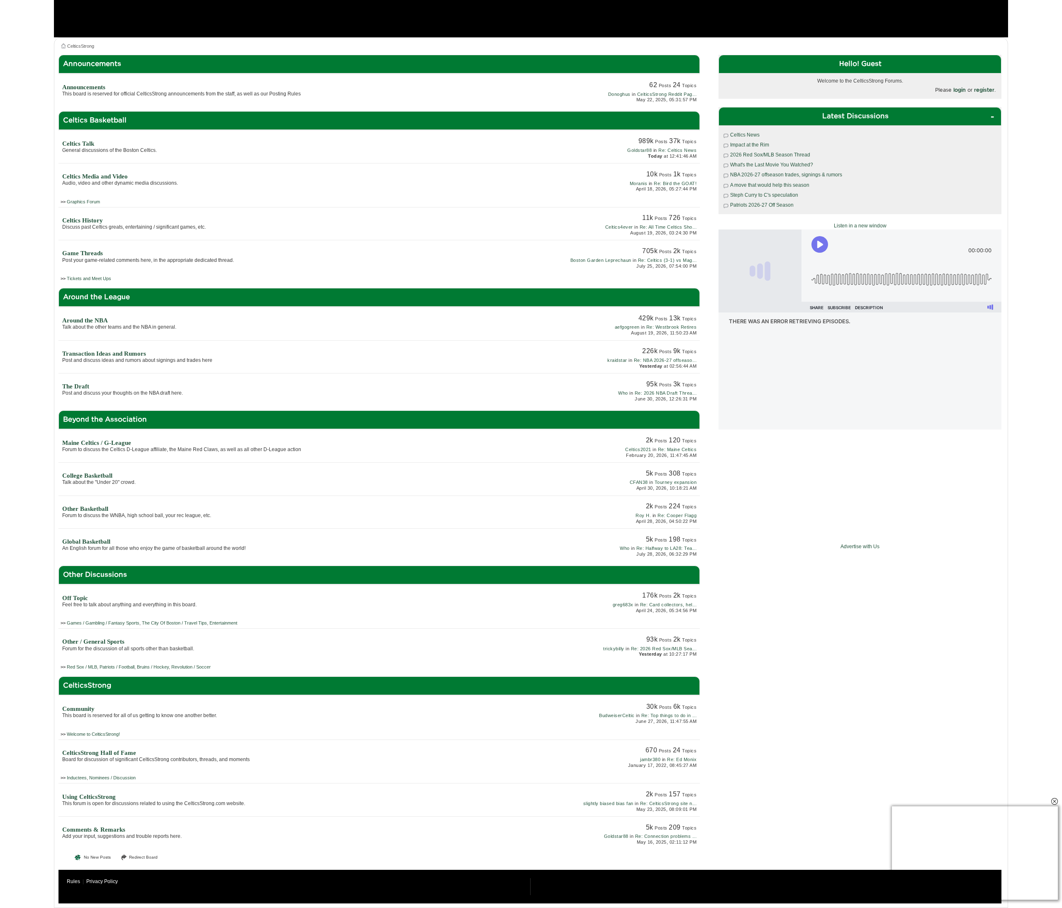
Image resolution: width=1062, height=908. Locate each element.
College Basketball (87, 475)
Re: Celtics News (677, 150)
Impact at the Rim (749, 145)
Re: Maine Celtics (677, 449)
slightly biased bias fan (608, 803)
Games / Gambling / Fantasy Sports (103, 622)
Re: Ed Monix (682, 759)
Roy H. (643, 515)
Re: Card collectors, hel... (668, 604)
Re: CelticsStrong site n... (668, 803)
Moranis (639, 183)
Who (623, 393)
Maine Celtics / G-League (96, 442)
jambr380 (650, 759)
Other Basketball (85, 508)
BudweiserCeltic (617, 715)
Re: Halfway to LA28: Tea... (666, 548)
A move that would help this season (769, 185)
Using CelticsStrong (89, 796)
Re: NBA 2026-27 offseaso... (665, 360)
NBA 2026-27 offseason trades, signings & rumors (786, 175)
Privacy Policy (102, 881)
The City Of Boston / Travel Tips (174, 622)
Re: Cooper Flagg (677, 515)
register (984, 90)
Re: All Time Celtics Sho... (668, 227)
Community (78, 708)
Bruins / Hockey (153, 666)
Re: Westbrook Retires (671, 327)
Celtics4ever (619, 227)
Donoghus (619, 94)
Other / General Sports (93, 641)
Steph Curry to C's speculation (764, 195)
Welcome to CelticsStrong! (93, 734)
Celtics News (745, 135)
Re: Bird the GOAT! (675, 183)
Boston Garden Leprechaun (600, 260)
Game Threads (82, 253)
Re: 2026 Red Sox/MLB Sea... (664, 648)
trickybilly (613, 648)
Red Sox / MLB (82, 666)
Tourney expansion (676, 482)
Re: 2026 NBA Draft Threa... (666, 393)
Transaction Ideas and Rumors (104, 353)
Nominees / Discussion (112, 777)
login (959, 90)
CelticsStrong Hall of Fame (99, 752)
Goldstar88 (639, 150)
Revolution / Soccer (191, 666)
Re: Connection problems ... (666, 836)
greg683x (623, 604)
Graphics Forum (83, 201)
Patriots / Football (117, 666)
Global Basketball (86, 541)
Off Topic (75, 598)
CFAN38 (639, 482)
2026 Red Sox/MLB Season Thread (770, 155)
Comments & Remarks (93, 829)
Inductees (77, 777)
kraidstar (617, 360)
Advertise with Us (859, 546)
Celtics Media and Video (95, 176)
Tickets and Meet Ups (89, 278)
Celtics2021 (638, 449)
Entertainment (223, 622)
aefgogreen (627, 327)
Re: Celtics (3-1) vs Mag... (667, 260)
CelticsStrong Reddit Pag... (667, 94)
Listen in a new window (860, 226)
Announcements (83, 87)
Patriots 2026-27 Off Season (762, 205)
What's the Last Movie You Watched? (771, 165)
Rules (73, 881)
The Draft (75, 386)
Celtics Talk (78, 143)
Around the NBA (85, 320)
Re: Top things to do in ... (669, 715)
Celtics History (82, 220)
